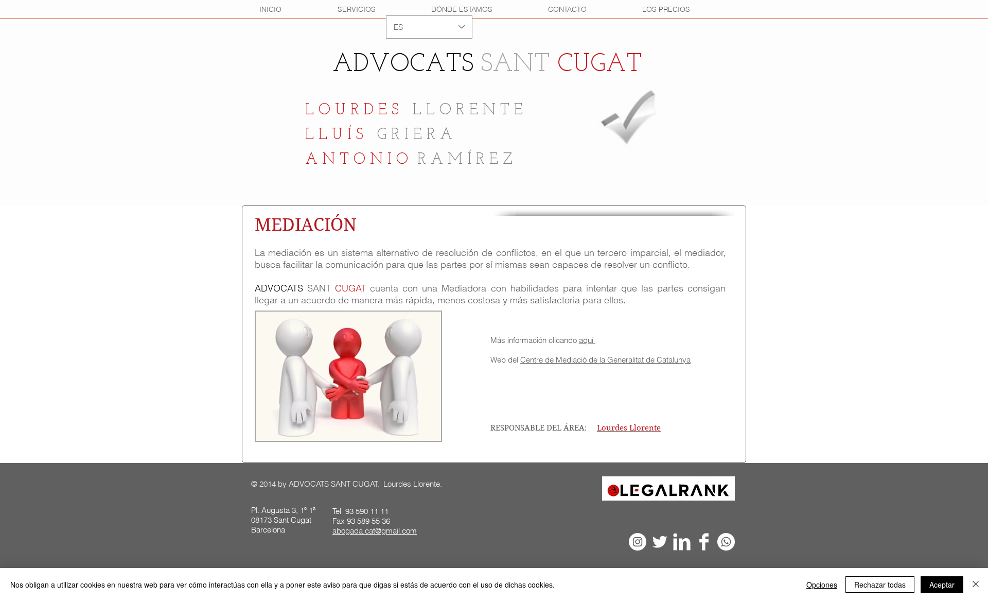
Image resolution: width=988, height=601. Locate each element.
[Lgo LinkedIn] (682, 542)
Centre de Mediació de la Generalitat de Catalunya (605, 360)
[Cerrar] (975, 584)
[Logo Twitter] (659, 542)
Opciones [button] (821, 584)
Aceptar (942, 584)
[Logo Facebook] (704, 542)
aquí (587, 340)
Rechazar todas (880, 584)
